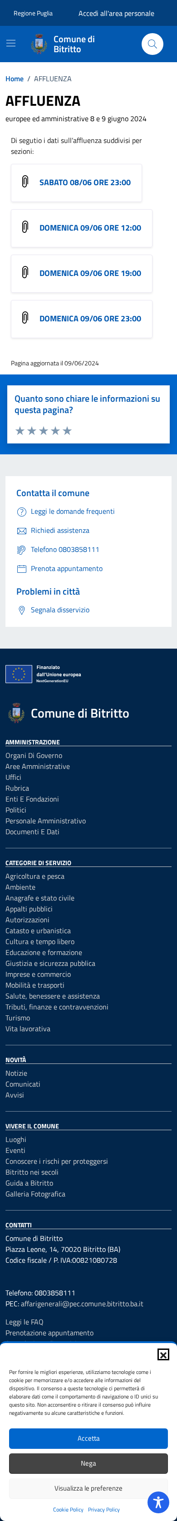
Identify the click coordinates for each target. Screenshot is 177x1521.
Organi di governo (33, 755)
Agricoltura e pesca (34, 876)
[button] (163, 1354)
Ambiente (20, 886)
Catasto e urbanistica (38, 930)
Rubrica (17, 788)
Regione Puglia (33, 13)
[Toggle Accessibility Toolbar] (158, 1502)
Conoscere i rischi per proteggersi (56, 1161)
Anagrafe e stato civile (39, 897)
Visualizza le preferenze (88, 1488)
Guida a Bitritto (29, 1182)
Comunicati (22, 1083)
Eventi (15, 1150)
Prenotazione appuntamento (49, 1332)
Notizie (16, 1073)
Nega (88, 1463)
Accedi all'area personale (116, 13)
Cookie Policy (68, 1509)
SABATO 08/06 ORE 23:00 (85, 182)
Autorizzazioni (27, 919)
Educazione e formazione (43, 952)
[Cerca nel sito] (152, 44)
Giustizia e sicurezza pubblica (50, 963)
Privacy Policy (104, 1509)
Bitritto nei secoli (32, 1172)
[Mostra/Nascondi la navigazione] (10, 43)
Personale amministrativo (45, 820)
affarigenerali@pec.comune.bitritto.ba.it (82, 1303)
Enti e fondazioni (32, 798)
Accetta (89, 1438)
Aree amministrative (37, 766)
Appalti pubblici (29, 908)
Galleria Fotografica (35, 1193)
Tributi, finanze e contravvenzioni (56, 1006)
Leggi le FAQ (24, 1321)
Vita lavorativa (27, 1028)
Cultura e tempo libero (39, 941)
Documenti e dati (32, 831)
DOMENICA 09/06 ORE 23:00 (90, 318)
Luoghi (15, 1139)
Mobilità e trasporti (34, 985)
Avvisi (14, 1094)
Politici (15, 809)
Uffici (13, 777)
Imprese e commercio (38, 974)
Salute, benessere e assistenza (52, 995)
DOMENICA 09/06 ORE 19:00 (90, 273)
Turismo (17, 1017)
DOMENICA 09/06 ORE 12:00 (90, 228)
